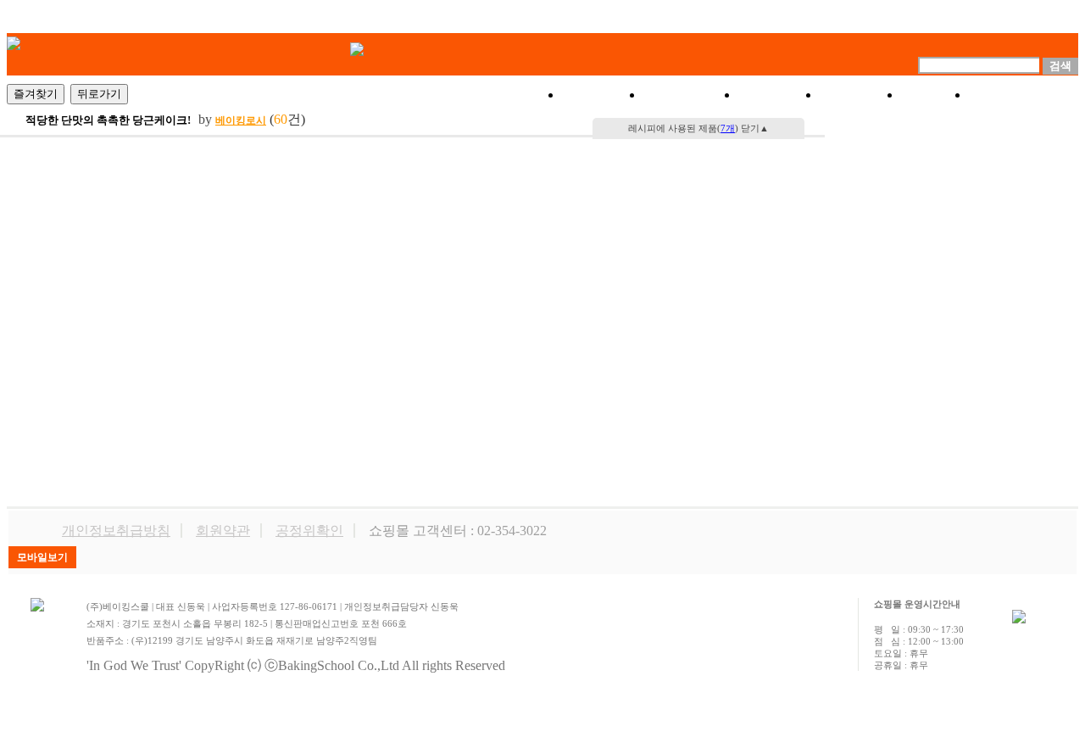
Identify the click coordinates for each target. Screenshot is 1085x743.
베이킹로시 (240, 120)
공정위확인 (309, 530)
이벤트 (779, 95)
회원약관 (223, 530)
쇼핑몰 (602, 95)
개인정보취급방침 (116, 530)
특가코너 (691, 95)
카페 (935, 95)
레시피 (860, 95)
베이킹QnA (1023, 95)
